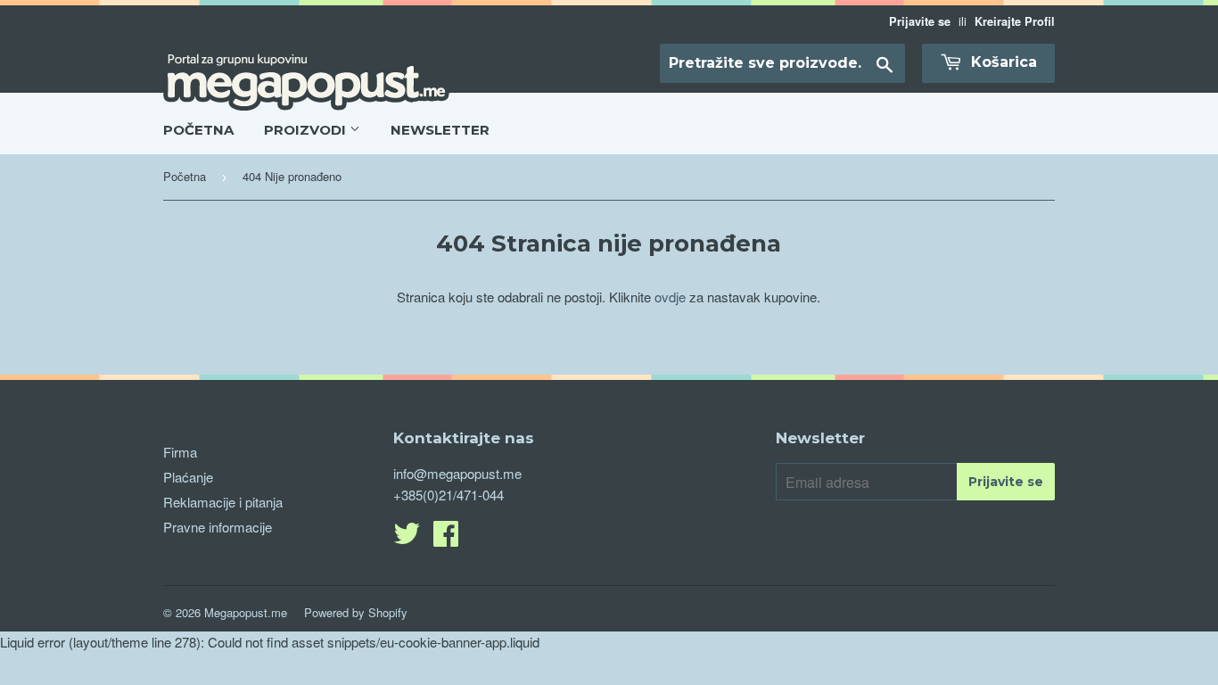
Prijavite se (920, 21)
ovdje (670, 296)
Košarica (1002, 62)
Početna (184, 176)
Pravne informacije (217, 526)
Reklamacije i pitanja (223, 501)
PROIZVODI (307, 129)
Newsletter (440, 129)
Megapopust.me (245, 612)
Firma (180, 451)
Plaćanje (188, 476)
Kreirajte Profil (1015, 21)
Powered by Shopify (355, 612)
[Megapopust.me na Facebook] (445, 538)
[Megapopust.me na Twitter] (406, 538)
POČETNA (198, 129)
